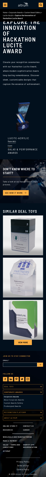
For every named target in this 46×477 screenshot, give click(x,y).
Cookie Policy (23, 469)
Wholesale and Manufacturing (17, 437)
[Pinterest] (16, 379)
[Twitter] (22, 379)
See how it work (14, 192)
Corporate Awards (16, 12)
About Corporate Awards (14, 400)
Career (26, 430)
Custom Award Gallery (32, 12)
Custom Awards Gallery (13, 403)
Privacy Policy (23, 461)
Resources (8, 430)
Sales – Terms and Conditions (11, 446)
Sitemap (6, 451)
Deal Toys (9, 386)
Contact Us (28, 426)
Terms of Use (23, 465)
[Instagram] (27, 379)
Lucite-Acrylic (8, 15)
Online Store (9, 426)
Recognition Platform (15, 412)
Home (5, 12)
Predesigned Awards (12, 406)
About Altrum (10, 418)
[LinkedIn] (11, 379)
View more (23, 342)
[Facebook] (5, 379)
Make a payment (10, 441)
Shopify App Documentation (30, 446)
